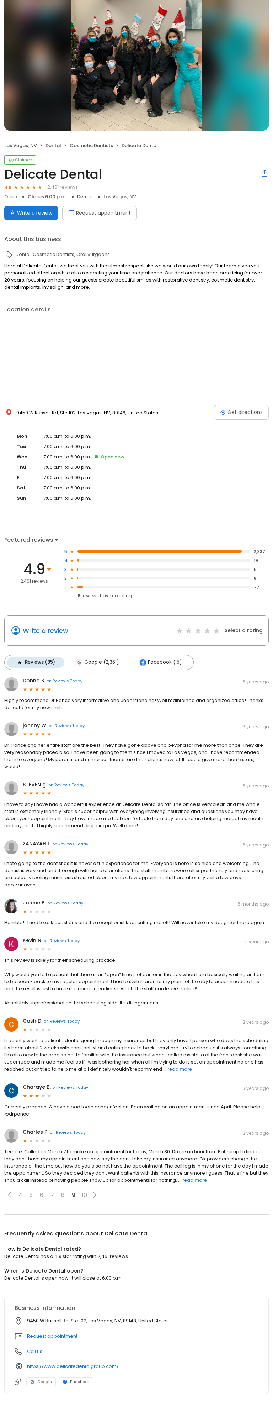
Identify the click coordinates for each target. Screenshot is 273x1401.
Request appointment (103, 212)
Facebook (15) (165, 662)
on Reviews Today (64, 681)
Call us (34, 1351)
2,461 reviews (62, 187)
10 (84, 1195)
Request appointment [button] (52, 1336)
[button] (10, 1195)
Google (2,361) (101, 662)
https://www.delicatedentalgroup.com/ (73, 1366)
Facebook (80, 1382)
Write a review (34, 212)
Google (44, 1382)
